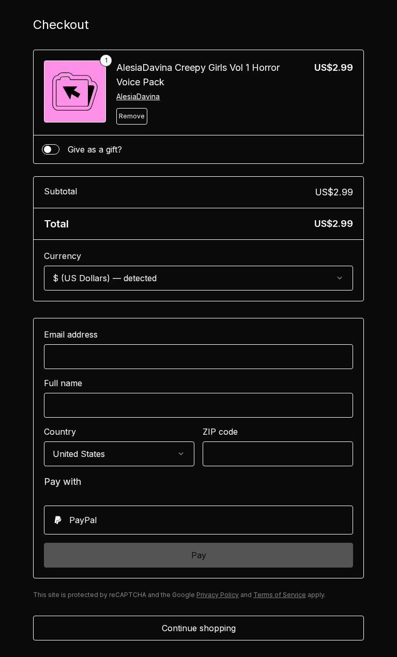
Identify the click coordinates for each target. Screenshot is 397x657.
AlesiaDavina (138, 96)
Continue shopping (199, 628)
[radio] (198, 520)
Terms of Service (279, 595)
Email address (71, 334)
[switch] (50, 149)
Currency (62, 256)
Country (60, 431)
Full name (63, 383)
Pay (198, 555)
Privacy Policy (217, 595)
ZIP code (220, 431)
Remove (132, 116)
